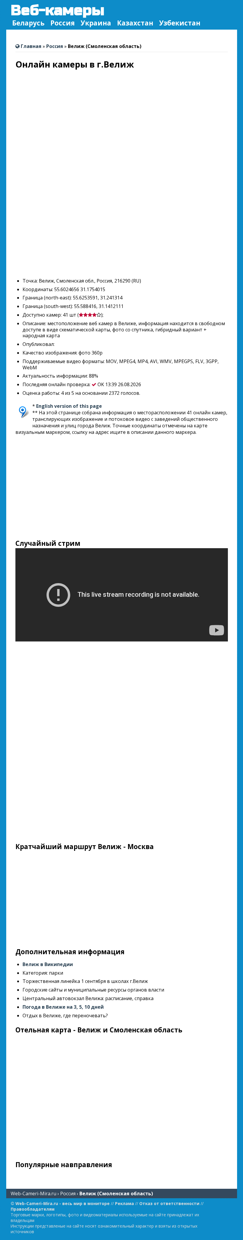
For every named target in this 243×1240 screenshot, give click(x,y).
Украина (96, 23)
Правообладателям (33, 1209)
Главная (30, 46)
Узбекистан (179, 23)
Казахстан (135, 23)
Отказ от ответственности (169, 1203)
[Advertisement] (121, 231)
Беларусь (28, 23)
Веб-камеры (57, 10)
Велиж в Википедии (48, 964)
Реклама (124, 1203)
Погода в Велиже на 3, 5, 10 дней (63, 1007)
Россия (62, 23)
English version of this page (69, 406)
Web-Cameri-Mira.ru (33, 1193)
